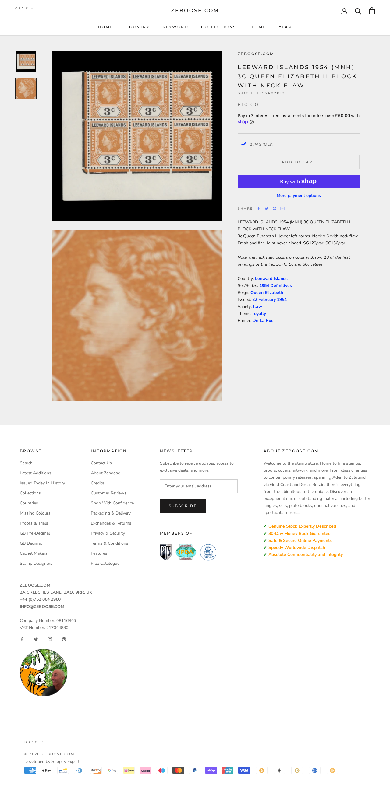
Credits (97, 483)
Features (99, 553)
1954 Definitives (275, 285)
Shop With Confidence (112, 503)
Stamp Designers (36, 563)
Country (138, 27)
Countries (29, 503)
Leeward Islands (271, 278)
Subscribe (183, 506)
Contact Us (101, 463)
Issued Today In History (42, 483)
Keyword (175, 27)
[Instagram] (50, 639)
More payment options (299, 195)
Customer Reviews (108, 493)
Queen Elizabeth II (268, 292)
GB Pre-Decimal (35, 533)
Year (285, 27)
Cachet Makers (34, 553)
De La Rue (263, 320)
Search (26, 463)
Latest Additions (35, 473)
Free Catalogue (105, 563)
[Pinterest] (274, 208)
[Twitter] (266, 208)
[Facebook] (259, 208)
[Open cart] (372, 10)
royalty (259, 313)
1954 (282, 299)
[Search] (358, 11)
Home (105, 27)
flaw (257, 306)
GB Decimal (31, 543)
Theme (257, 27)
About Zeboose (105, 473)
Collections (218, 27)
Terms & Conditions (109, 543)
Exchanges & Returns (111, 523)
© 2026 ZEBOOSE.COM (49, 754)
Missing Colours (35, 513)
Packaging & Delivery (111, 513)
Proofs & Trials (34, 523)
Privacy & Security (108, 533)
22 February (264, 299)
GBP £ (21, 8)
